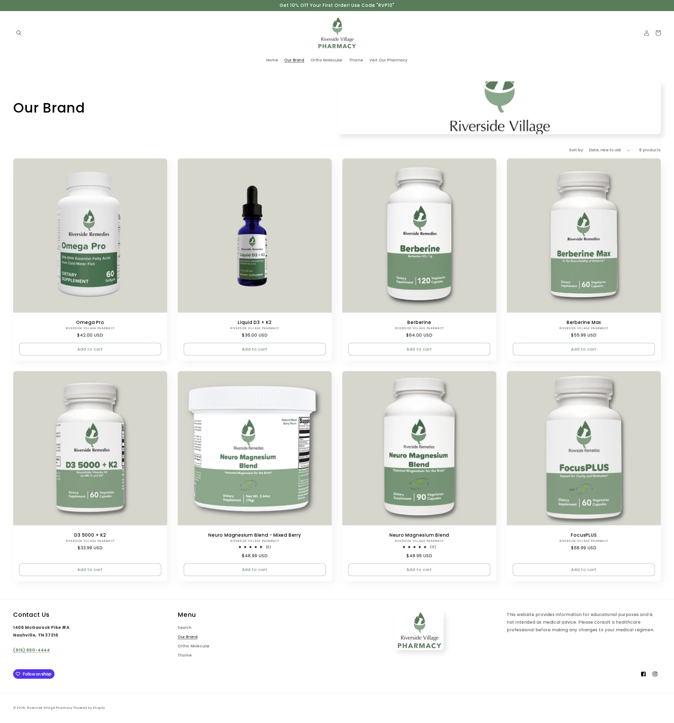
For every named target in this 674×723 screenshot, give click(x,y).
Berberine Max (584, 322)
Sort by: (576, 150)
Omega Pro (90, 322)
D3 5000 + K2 (90, 535)
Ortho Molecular (194, 646)
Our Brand (187, 636)
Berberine (419, 322)
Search (185, 627)
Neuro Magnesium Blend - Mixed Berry (254, 535)
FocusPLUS (584, 535)
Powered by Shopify (89, 708)
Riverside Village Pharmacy (49, 708)
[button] (19, 33)
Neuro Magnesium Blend (419, 535)
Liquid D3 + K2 (255, 322)
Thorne (185, 655)
